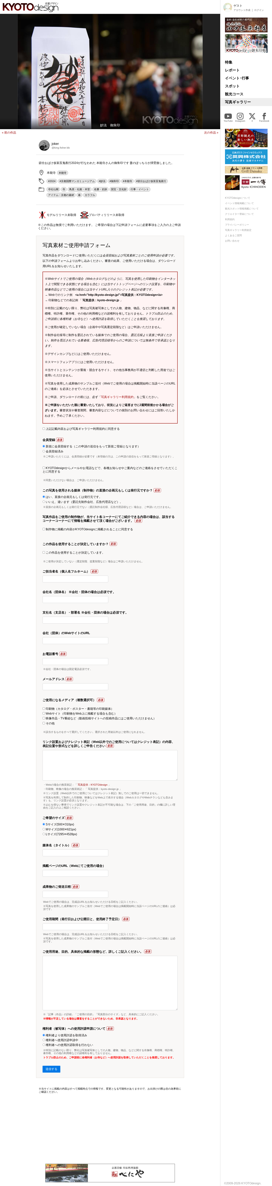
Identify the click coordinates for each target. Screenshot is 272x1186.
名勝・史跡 (100, 189)
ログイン (259, 10)
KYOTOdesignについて (237, 198)
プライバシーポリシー (237, 224)
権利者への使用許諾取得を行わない (69, 1044)
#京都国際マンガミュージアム (77, 181)
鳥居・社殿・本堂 (79, 189)
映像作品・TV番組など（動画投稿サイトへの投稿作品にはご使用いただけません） (100, 718)
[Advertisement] (110, 1129)
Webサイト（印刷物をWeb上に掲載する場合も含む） (81, 713)
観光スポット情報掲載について (242, 208)
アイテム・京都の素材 (61, 195)
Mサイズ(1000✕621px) (60, 829)
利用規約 (230, 219)
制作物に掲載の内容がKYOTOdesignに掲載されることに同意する (89, 529)
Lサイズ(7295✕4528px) (61, 834)
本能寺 (62, 172)
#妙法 (102, 181)
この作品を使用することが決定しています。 (75, 552)
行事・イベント (140, 189)
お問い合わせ (232, 240)
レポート (232, 70)
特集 (228, 62)
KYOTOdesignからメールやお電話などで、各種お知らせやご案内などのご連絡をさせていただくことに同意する (110, 469)
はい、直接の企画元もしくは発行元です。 (73, 496)
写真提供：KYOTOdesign (93, 784)
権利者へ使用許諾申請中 (61, 1040)
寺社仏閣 (53, 189)
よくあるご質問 (233, 235)
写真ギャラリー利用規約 (117, 397)
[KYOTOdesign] (30, 10)
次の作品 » (211, 132)
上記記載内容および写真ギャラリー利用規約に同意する (82, 428)
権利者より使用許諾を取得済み (66, 1035)
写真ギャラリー (238, 102)
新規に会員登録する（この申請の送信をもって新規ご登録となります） (92, 446)
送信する (51, 1069)
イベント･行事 (237, 78)
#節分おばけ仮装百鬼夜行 (151, 181)
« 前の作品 (9, 132)
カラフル (90, 195)
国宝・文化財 (119, 189)
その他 (50, 723)
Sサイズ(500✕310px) (59, 824)
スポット (232, 86)
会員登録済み (54, 451)
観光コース (234, 94)
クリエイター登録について (239, 214)
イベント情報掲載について (239, 203)
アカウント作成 (242, 10)
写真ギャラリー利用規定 (238, 230)
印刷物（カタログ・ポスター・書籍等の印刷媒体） (79, 708)
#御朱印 (114, 181)
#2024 (52, 181)
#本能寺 (127, 181)
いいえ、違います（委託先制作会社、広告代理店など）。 (84, 501)
